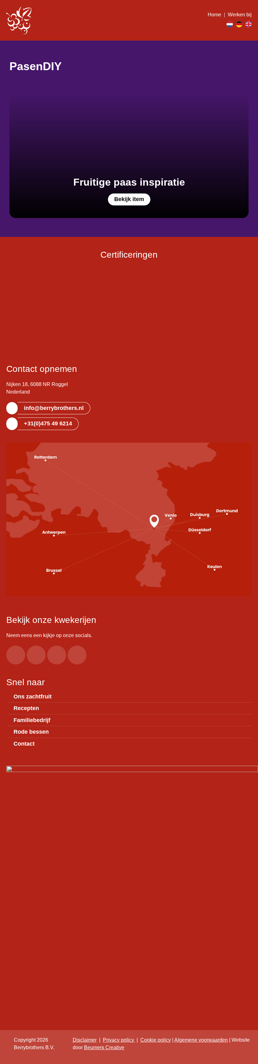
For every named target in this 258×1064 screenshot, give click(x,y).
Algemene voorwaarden (201, 1040)
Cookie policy (155, 1040)
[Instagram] (36, 655)
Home (214, 14)
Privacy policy (119, 1040)
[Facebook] (15, 655)
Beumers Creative (104, 1047)
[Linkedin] (77, 655)
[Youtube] (56, 655)
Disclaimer (85, 1040)
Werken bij (240, 14)
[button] (219, 24)
